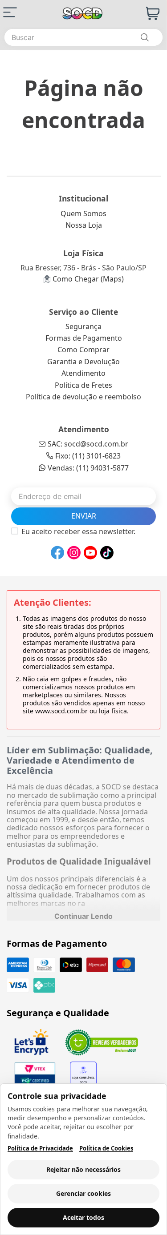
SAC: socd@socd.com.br (88, 444)
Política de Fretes (83, 385)
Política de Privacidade (40, 1148)
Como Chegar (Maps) (88, 279)
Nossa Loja (83, 225)
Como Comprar (83, 349)
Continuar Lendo (83, 916)
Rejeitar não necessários (83, 1169)
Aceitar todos (83, 1217)
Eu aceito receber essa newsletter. (78, 531)
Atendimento (83, 373)
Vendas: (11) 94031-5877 (88, 468)
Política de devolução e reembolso (83, 397)
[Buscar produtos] (144, 37)
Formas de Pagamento (83, 338)
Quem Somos (83, 213)
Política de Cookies (106, 1148)
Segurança (83, 326)
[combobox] (83, 37)
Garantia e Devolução (83, 361)
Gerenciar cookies (83, 1193)
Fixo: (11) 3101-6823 (88, 456)
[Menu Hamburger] (10, 12)
